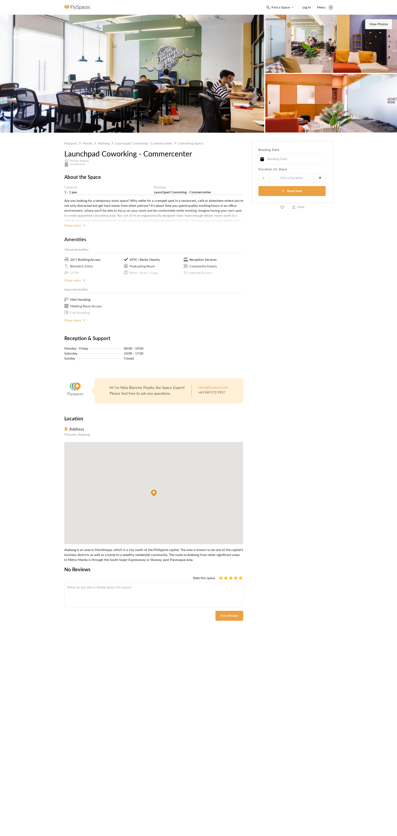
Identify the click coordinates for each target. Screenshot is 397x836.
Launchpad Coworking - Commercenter (143, 143)
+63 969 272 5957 (211, 392)
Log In (306, 7)
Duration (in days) (272, 169)
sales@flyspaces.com (213, 387)
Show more (73, 225)
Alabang (104, 143)
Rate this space (204, 578)
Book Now (294, 191)
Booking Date (268, 150)
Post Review (229, 615)
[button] (153, 493)
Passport (70, 143)
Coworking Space (190, 143)
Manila (87, 143)
